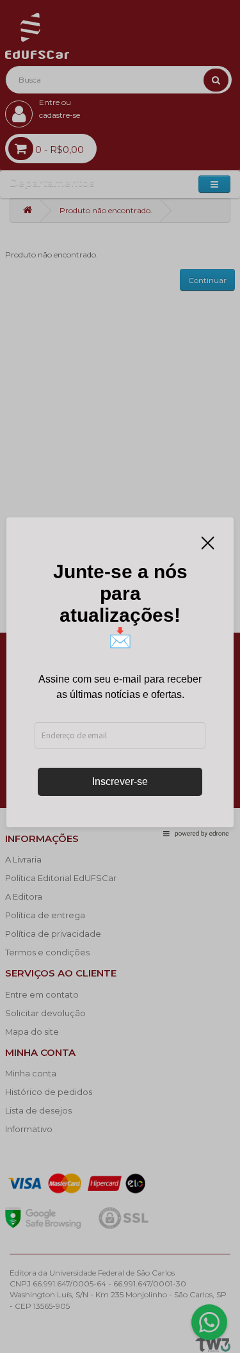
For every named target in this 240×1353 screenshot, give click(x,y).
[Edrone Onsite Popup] (120, 676)
